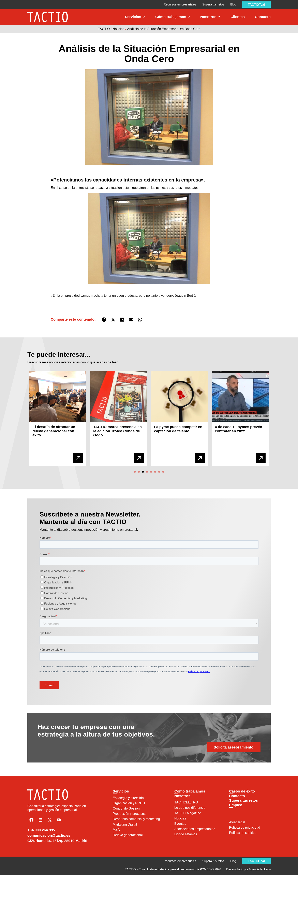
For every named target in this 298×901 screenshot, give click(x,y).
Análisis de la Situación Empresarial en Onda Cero (163, 29)
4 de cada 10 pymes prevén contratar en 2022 (238, 429)
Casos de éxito (242, 791)
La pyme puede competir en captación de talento (178, 429)
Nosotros (182, 796)
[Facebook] (31, 820)
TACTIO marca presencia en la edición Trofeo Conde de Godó (117, 431)
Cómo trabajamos (189, 791)
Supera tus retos (243, 800)
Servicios (121, 791)
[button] (104, 319)
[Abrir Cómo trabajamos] (188, 17)
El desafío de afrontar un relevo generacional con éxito (53, 431)
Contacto (237, 796)
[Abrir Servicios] (143, 17)
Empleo (235, 805)
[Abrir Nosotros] (218, 17)
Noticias (118, 29)
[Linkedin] (40, 820)
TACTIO (104, 29)
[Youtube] (59, 820)
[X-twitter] (50, 820)
